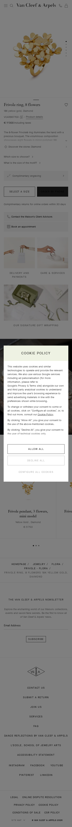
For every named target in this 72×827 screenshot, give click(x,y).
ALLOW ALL (36, 449)
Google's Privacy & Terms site (24, 385)
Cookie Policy (45, 414)
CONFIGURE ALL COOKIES (36, 472)
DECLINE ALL (36, 460)
